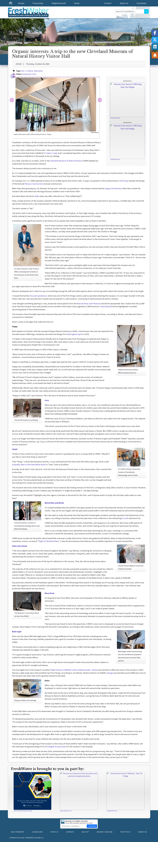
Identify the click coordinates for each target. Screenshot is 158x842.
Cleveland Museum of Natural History (66, 160)
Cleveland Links (37, 832)
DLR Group (123, 181)
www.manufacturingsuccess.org (23, 811)
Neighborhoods (59, 3)
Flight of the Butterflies (48, 541)
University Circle (29, 74)
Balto (37, 196)
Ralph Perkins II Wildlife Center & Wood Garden (71, 670)
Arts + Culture (27, 71)
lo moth (125, 518)
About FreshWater (17, 832)
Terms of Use (142, 832)
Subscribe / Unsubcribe (105, 832)
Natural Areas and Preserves (89, 303)
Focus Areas (38, 3)
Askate (95, 670)
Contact (107, 3)
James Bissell (105, 306)
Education (38, 71)
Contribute (141, 3)
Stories (21, 3)
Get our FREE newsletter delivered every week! (78, 822)
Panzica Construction (34, 184)
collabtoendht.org (115, 118)
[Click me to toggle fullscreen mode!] (12, 76)
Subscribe (92, 826)
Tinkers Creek (51, 153)
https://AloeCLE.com (65, 811)
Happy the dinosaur (113, 188)
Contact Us (54, 832)
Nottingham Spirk (74, 334)
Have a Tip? (85, 832)
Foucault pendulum (38, 296)
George (110, 673)
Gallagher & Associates (56, 746)
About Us (124, 3)
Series (76, 3)
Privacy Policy (125, 832)
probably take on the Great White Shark (28, 464)
